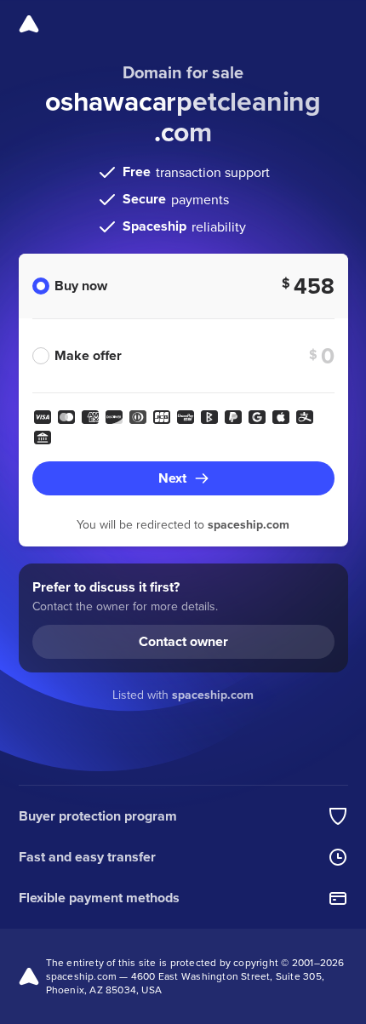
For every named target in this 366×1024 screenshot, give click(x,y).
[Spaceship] (29, 24)
